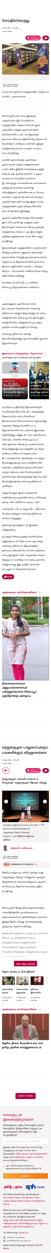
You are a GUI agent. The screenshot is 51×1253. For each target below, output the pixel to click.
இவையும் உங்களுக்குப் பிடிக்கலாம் (22, 354)
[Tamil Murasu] (13, 1187)
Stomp (6, 1204)
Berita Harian (24, 1201)
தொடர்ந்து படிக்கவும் (25, 963)
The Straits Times (11, 1197)
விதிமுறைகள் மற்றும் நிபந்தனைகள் (31, 1153)
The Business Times (30, 1197)
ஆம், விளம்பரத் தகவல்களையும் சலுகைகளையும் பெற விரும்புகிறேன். (25, 1167)
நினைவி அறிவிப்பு (24, 1227)
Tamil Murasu (38, 1201)
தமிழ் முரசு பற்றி (11, 1220)
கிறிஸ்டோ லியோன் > (22, 848)
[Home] (35, 1187)
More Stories (25, 1096)
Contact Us (23, 1233)
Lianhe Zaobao (10, 1201)
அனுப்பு (25, 1176)
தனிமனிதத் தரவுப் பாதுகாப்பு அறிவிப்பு (26, 1157)
